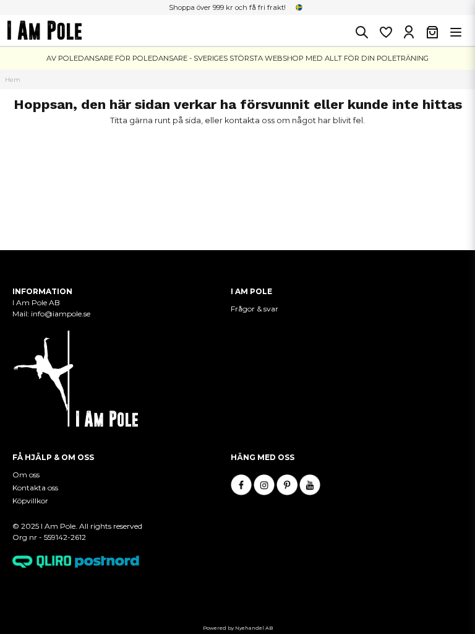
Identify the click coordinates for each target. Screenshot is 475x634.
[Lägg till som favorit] (385, 32)
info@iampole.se (61, 313)
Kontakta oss (35, 487)
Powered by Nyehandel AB (238, 628)
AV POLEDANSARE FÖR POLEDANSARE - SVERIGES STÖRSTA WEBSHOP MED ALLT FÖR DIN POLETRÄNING (237, 58)
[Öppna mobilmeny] (456, 32)
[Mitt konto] (409, 32)
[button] (299, 7)
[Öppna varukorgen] (432, 32)
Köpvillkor (30, 500)
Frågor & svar (254, 308)
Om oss (26, 474)
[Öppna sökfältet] (362, 32)
